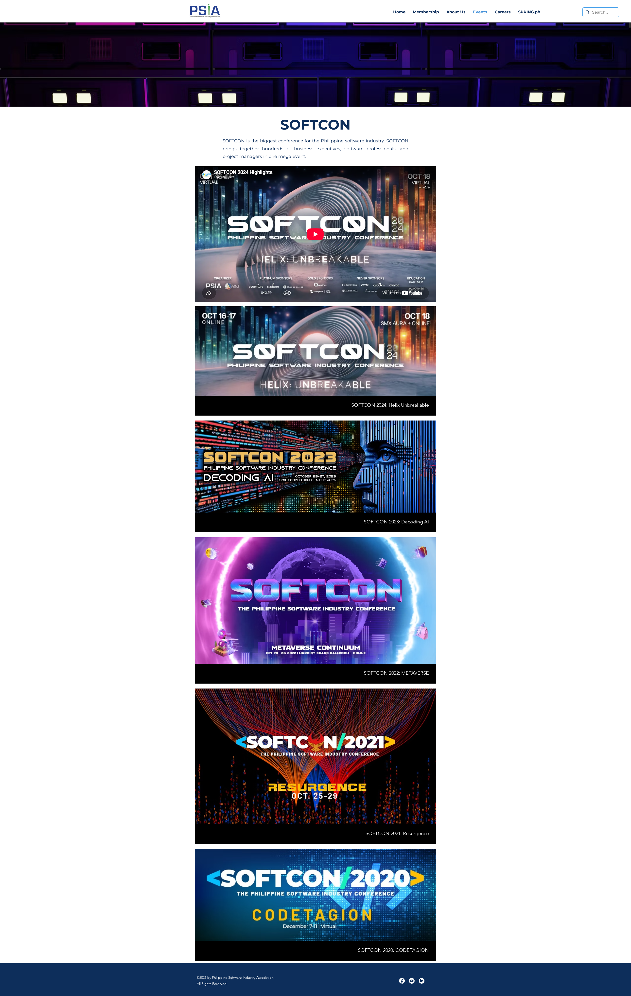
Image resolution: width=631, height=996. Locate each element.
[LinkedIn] (421, 981)
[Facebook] (402, 981)
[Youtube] (412, 981)
